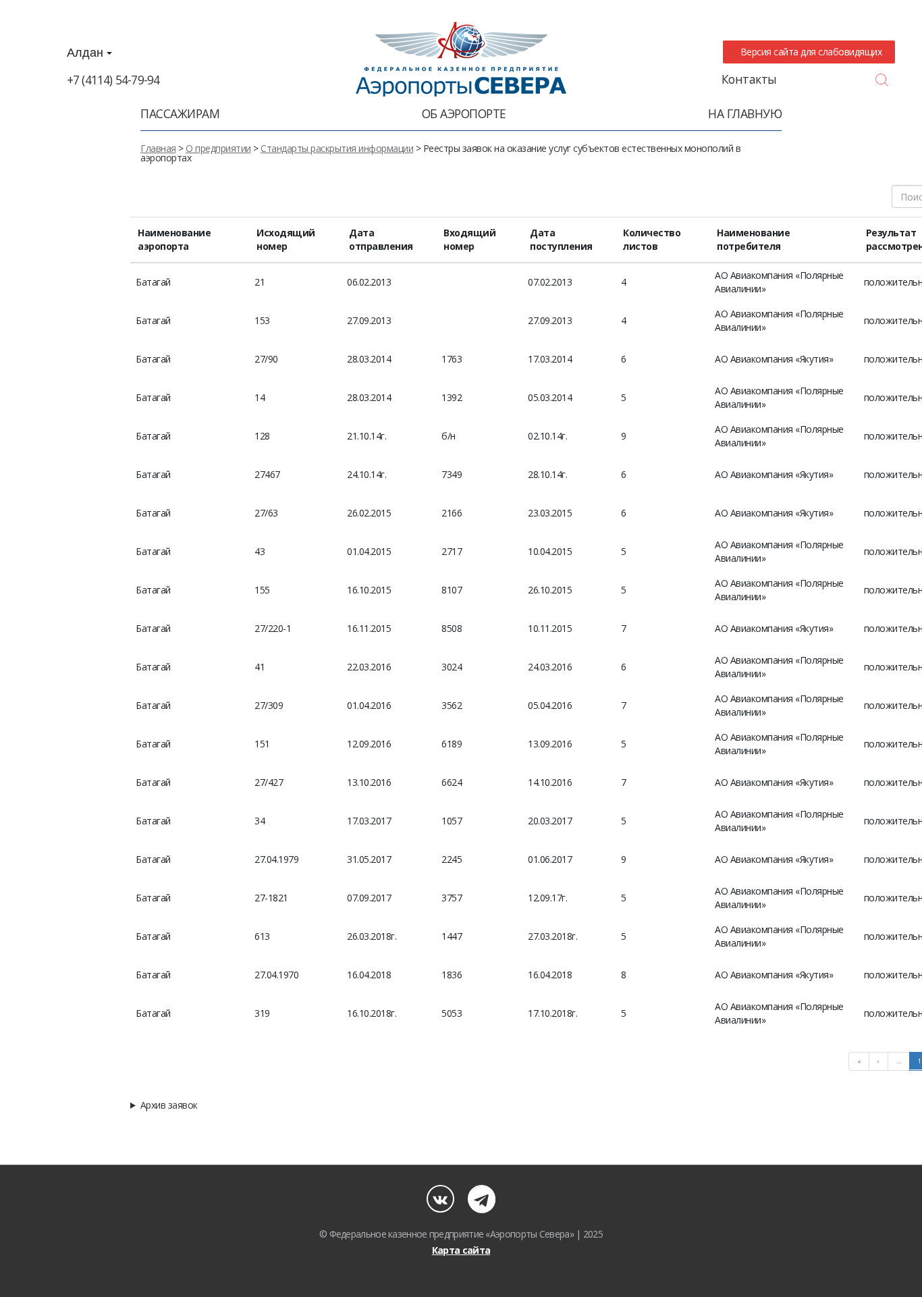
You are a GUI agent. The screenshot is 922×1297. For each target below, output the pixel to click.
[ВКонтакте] (440, 1199)
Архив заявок (169, 1105)
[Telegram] (481, 1199)
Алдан (87, 52)
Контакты (749, 79)
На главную (745, 113)
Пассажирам (179, 113)
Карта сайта (461, 1250)
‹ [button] (878, 1061)
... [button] (899, 1061)
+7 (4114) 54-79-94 (113, 80)
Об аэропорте (464, 113)
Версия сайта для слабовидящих (809, 51)
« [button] (859, 1061)
